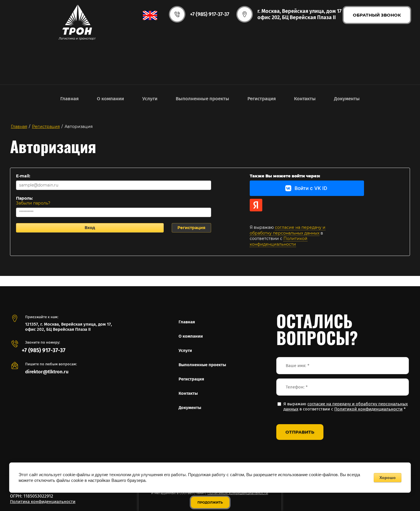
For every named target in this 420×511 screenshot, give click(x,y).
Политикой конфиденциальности (278, 241)
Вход (90, 227)
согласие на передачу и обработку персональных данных (287, 230)
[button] (377, 15)
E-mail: (23, 176)
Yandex (256, 205)
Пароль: (24, 198)
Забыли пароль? (33, 203)
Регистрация (191, 227)
